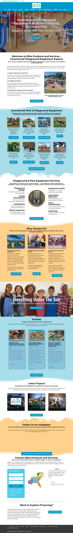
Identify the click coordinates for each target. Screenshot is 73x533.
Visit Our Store (16, 273)
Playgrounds (13, 137)
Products (20, 9)
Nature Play (44, 162)
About (9, 9)
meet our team (57, 275)
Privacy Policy (43, 526)
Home (5, 9)
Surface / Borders (44, 137)
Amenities (13, 162)
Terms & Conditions (34, 526)
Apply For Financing (55, 512)
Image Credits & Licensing (12, 528)
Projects (27, 9)
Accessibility (51, 349)
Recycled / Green (28, 162)
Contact (65, 9)
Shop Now (55, 9)
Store (17, 526)
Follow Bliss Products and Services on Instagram (36, 453)
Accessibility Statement (53, 526)
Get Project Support (36, 218)
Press (60, 9)
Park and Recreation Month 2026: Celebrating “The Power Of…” (36, 344)
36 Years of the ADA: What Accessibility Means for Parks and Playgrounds (54, 344)
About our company (36, 100)
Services (15, 9)
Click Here (36, 38)
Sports (60, 135)
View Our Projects (36, 415)
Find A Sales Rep (47, 9)
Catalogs (40, 9)
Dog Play (59, 162)
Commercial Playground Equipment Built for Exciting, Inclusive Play (36, 23)
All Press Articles (36, 374)
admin (11, 347)
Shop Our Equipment (36, 307)
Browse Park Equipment (36, 168)
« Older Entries (12, 364)
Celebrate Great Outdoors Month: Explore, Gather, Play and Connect (16, 344)
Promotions (32, 9)
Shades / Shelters (29, 137)
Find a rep (36, 273)
